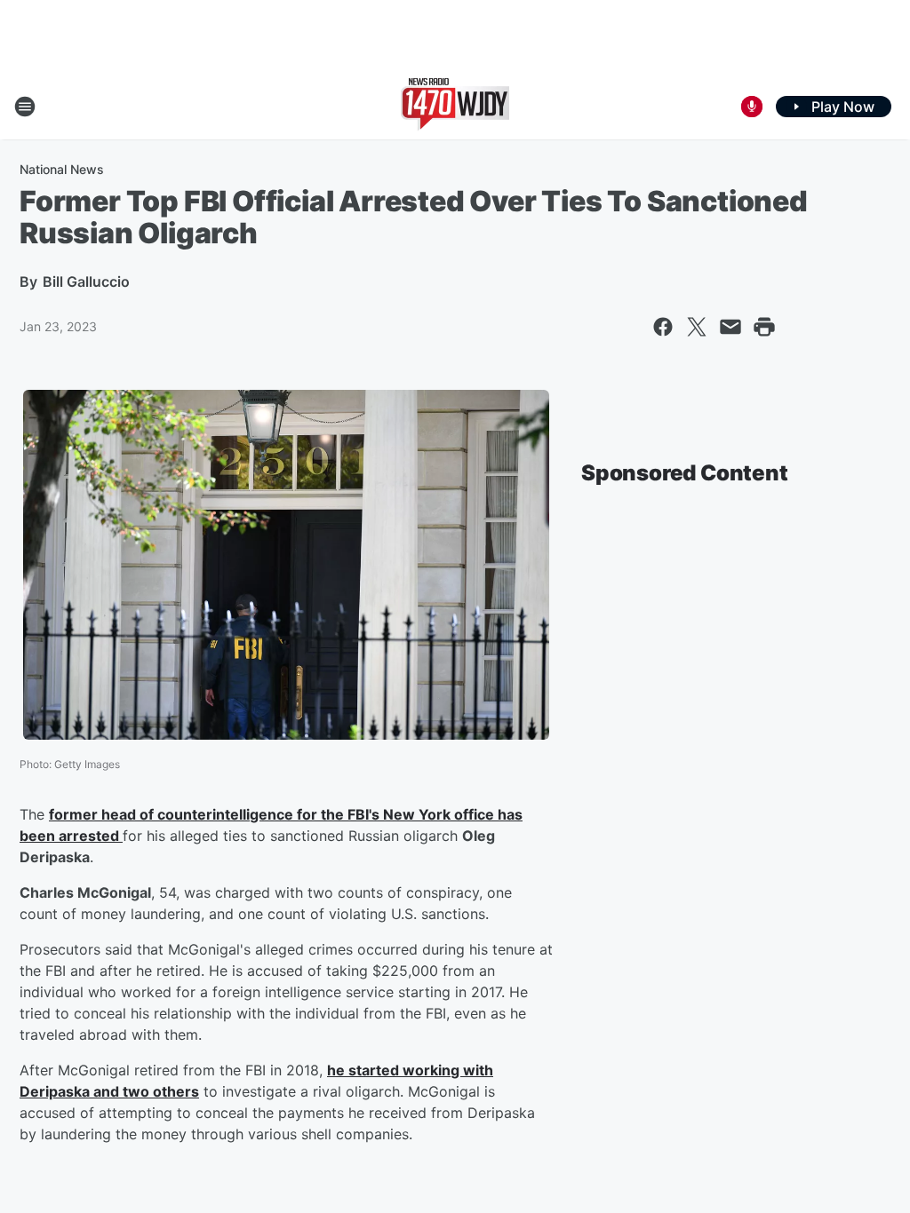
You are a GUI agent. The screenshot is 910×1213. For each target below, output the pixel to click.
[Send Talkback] (751, 106)
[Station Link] (455, 106)
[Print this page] (764, 326)
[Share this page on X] (696, 326)
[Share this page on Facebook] (663, 326)
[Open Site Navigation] (25, 106)
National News (62, 169)
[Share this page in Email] (730, 326)
